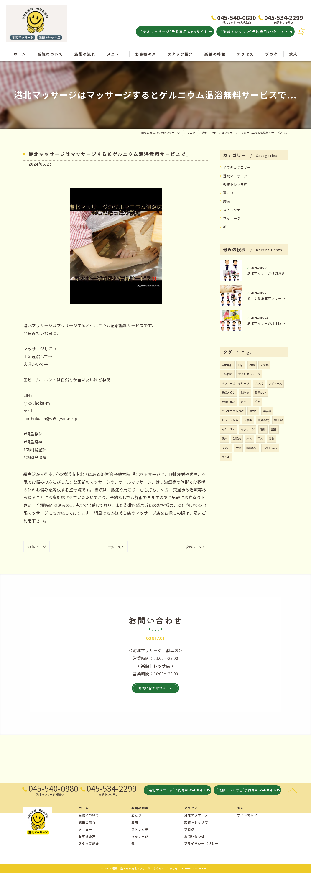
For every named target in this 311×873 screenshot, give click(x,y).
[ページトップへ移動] (292, 790)
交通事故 (263, 420)
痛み (249, 438)
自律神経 (227, 374)
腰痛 (226, 201)
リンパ (226, 448)
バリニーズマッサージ (235, 383)
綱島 (263, 429)
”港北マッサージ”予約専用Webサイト (174, 31)
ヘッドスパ (270, 448)
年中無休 (227, 365)
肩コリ (253, 411)
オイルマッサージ (249, 374)
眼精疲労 (251, 448)
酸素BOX (260, 393)
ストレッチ (231, 209)
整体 (274, 429)
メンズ (259, 383)
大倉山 (248, 420)
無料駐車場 (228, 402)
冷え (257, 402)
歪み (260, 438)
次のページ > (195, 546)
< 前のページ (36, 546)
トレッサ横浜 (230, 420)
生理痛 (237, 438)
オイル (226, 457)
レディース (275, 383)
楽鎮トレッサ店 (235, 184)
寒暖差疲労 (228, 393)
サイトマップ (247, 815)
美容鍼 (267, 411)
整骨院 (278, 420)
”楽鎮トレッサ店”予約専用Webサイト (255, 31)
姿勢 (271, 438)
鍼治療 (245, 393)
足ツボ (245, 402)
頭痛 (224, 438)
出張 (238, 448)
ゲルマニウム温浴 (233, 411)
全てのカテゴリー (237, 167)
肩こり (228, 192)
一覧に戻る (116, 546)
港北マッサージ (235, 176)
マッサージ (231, 218)
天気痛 (264, 365)
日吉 (241, 365)
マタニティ (228, 429)
